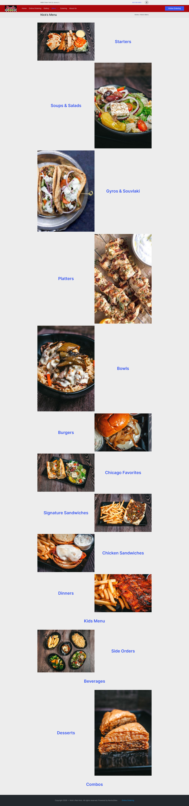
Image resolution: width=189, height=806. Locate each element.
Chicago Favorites (123, 472)
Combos (94, 784)
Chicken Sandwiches (123, 552)
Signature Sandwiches (66, 512)
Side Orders (123, 650)
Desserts (66, 732)
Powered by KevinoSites (107, 800)
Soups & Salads (66, 105)
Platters (66, 278)
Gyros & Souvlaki (123, 191)
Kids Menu (94, 620)
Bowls (123, 368)
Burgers (66, 432)
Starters (123, 41)
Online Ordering (128, 800)
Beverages (94, 681)
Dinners (66, 593)
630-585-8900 (136, 2)
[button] (174, 8)
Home (137, 15)
